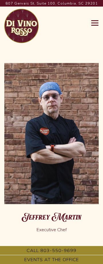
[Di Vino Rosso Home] (21, 25)
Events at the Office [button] (51, 260)
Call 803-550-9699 (51, 250)
